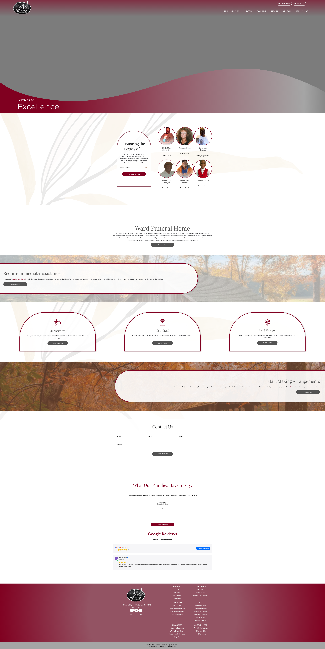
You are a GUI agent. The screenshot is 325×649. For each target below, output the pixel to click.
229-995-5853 (136, 607)
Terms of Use (163, 646)
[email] (136, 611)
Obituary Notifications (200, 595)
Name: (119, 436)
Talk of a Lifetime (177, 614)
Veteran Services (200, 620)
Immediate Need (200, 606)
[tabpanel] (162, 497)
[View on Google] (116, 558)
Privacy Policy (153, 646)
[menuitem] (226, 11)
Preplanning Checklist (177, 611)
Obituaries (200, 589)
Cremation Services (200, 614)
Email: (150, 436)
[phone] (140, 611)
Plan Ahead (177, 606)
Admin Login (172, 646)
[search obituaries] (146, 167)
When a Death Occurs (177, 631)
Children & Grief (200, 631)
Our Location (177, 595)
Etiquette (177, 637)
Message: (120, 444)
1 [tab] (162, 508)
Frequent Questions (177, 628)
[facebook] (132, 611)
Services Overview (201, 608)
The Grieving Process (201, 628)
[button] (112, 562)
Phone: (181, 436)
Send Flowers (200, 592)
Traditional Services (200, 611)
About (177, 589)
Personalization (201, 617)
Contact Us (177, 598)
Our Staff (177, 592)
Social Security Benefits (177, 634)
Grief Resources (200, 634)
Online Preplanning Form (177, 608)
